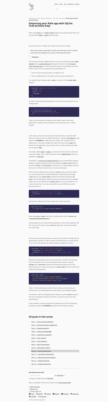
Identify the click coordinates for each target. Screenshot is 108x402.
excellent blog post (45, 64)
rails (60, 18)
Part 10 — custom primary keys (41, 351)
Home (56, 4)
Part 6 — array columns (38, 338)
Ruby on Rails (49, 33)
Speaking (70, 4)
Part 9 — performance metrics (40, 348)
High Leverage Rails (65, 383)
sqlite (63, 18)
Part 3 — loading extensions (40, 328)
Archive (77, 4)
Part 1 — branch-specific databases (42, 322)
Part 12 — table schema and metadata (43, 357)
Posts (61, 4)
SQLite (39, 33)
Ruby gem (41, 156)
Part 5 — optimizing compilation (41, 335)
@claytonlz (35, 57)
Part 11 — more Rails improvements (42, 354)
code (53, 18)
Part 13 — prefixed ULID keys (40, 361)
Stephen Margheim (46, 18)
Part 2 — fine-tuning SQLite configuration (44, 325)
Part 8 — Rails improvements (40, 344)
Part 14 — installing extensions (41, 364)
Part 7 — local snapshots (39, 341)
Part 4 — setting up (41, 331)
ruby (57, 18)
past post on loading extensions (49, 161)
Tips (65, 4)
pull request (71, 138)
